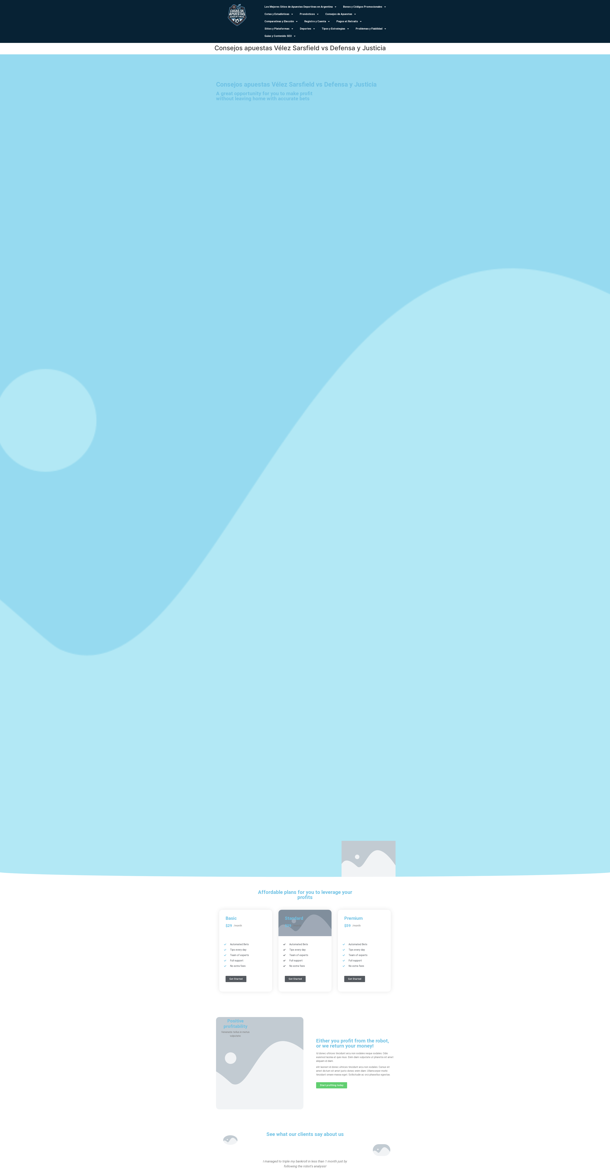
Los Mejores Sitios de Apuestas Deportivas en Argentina (298, 6)
